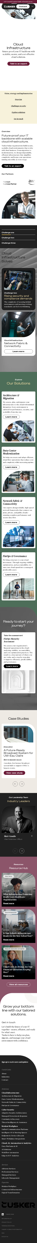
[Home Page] (9, 6)
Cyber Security (8, 1110)
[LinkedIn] (3, 1214)
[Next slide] (21, 850)
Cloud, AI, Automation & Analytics (16, 1143)
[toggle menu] (32, 6)
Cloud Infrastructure (10, 1093)
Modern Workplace (10, 1126)
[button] (15, 783)
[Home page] (18, 1205)
